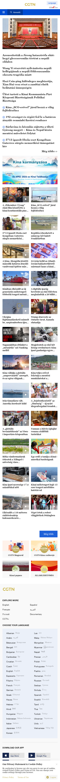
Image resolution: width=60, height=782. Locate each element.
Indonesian (18, 718)
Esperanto (15, 675)
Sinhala (40, 689)
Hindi (11, 708)
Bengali (11, 647)
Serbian (41, 685)
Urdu (38, 723)
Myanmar (44, 647)
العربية (33, 609)
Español (33, 604)
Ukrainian (43, 718)
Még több (49, 534)
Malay (43, 637)
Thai (38, 708)
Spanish (41, 694)
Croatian (14, 661)
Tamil (39, 704)
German (13, 689)
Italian (12, 723)
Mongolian (42, 642)
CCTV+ (5, 618)
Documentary (36, 614)
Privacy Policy (8, 777)
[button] (19, 46)
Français (6, 609)
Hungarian (14, 713)
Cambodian (13, 656)
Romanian (42, 675)
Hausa (12, 699)
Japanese (13, 727)
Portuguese (43, 666)
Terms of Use (23, 777)
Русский (5, 614)
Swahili (41, 699)
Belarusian (16, 642)
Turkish (40, 713)
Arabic (12, 637)
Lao (37, 632)
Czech (12, 666)
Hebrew (12, 704)
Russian (41, 680)
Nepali (39, 651)
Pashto (39, 670)
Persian (40, 656)
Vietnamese (44, 727)
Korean (12, 732)
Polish (40, 661)
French (13, 685)
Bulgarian (15, 651)
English (5, 604)
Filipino (13, 680)
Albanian (13, 632)
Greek (13, 694)
